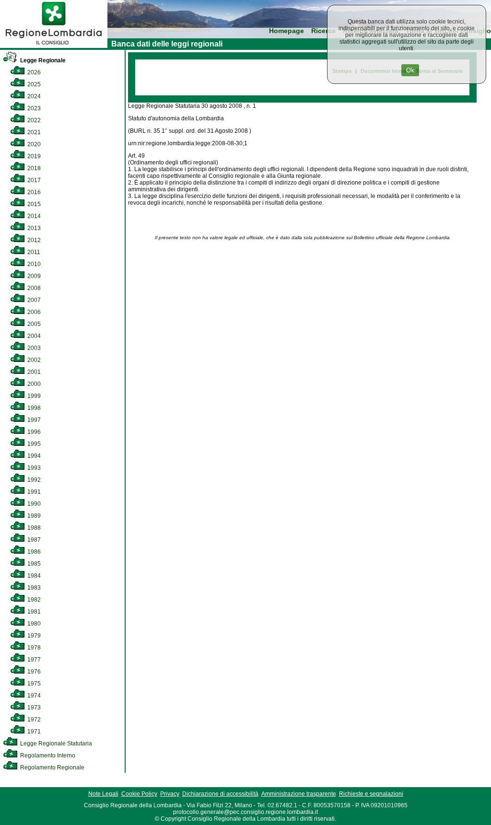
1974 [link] (33, 695)
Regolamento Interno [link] (47, 755)
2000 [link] (33, 384)
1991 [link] (33, 491)
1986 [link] (33, 551)
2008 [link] (33, 288)
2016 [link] (33, 192)
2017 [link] (33, 180)
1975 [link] (33, 683)
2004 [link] (33, 336)
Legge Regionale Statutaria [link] (55, 743)
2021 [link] (33, 132)
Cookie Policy (139, 793)
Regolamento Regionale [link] (51, 767)
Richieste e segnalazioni (371, 793)
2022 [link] (33, 120)
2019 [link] (33, 156)
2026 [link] (33, 72)
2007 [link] (33, 300)
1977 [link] (33, 659)
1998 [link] (33, 408)
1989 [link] (33, 515)
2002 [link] (33, 360)
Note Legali (103, 793)
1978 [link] (33, 647)
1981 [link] (33, 611)
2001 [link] (33, 372)
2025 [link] (33, 84)
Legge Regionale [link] (42, 60)
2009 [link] (33, 276)
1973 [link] (33, 707)
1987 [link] (33, 539)
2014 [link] (33, 216)
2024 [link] (33, 96)
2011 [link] (33, 252)
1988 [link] (33, 527)
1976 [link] (33, 671)
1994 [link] (33, 456)
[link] (53, 46)
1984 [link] (33, 575)
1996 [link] (33, 432)
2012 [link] (33, 240)
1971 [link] (33, 731)
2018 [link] (33, 168)
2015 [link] (33, 204)
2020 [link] (33, 144)
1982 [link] (33, 599)
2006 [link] (33, 312)
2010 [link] (33, 264)
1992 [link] (33, 479)
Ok (410, 70)
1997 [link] (33, 420)
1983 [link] (33, 587)
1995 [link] (33, 444)
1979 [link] (33, 635)
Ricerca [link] (323, 31)
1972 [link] (33, 719)
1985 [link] (33, 563)
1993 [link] (33, 468)
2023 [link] (33, 108)
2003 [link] (33, 348)
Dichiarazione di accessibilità (220, 793)
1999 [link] (33, 396)
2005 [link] (33, 324)
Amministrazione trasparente (298, 793)
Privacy (169, 793)
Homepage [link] (286, 31)
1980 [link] (33, 623)
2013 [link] (33, 228)
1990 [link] (33, 503)
